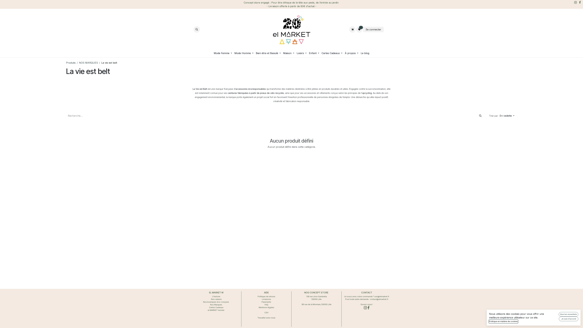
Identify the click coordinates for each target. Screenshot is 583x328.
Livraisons (266, 299)
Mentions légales (266, 307)
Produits (71, 62)
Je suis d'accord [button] (568, 319)
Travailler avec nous (266, 318)
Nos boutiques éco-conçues (216, 302)
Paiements (266, 302)
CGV (266, 312)
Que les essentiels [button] (568, 314)
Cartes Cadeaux (216, 307)
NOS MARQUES (88, 62)
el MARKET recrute (216, 310)
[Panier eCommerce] (352, 29)
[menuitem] (223, 53)
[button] (197, 29)
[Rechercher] (480, 116)
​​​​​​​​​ (386, 29)
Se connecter (373, 29)
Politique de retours (266, 296)
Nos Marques (216, 305)
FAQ (266, 305)
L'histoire (216, 296)
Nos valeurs (216, 299)
